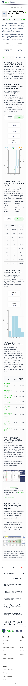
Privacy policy (6, 673)
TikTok (21, 647)
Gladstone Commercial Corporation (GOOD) (7, 422)
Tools (4, 654)
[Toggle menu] (25, 2)
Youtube (22, 644)
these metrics (13, 487)
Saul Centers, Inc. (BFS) (8, 429)
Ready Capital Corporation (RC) (8, 401)
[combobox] (14, 7)
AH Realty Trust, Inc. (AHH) (8, 391)
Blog (21, 640)
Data (4, 644)
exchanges (21, 492)
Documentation (7, 640)
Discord (22, 651)
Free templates (7, 651)
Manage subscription (8, 658)
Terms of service (7, 676)
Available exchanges (8, 647)
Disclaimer (5, 680)
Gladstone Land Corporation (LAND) (8, 415)
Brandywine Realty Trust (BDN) (7, 408)
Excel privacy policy (8, 669)
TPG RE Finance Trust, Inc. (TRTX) (8, 396)
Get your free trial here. (10, 497)
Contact (22, 654)
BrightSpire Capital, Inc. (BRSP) (7, 385)
